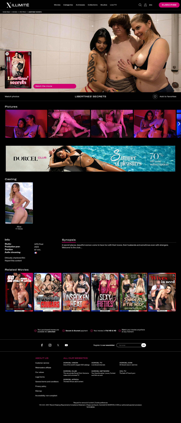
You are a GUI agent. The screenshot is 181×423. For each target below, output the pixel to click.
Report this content (13, 260)
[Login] (145, 5)
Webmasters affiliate (43, 368)
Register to (104, 345)
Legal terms (40, 377)
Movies (57, 5)
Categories (68, 5)
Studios (103, 5)
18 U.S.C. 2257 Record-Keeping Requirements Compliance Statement (62, 405)
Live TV (113, 5)
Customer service (42, 363)
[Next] (179, 124)
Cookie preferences (101, 403)
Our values (39, 372)
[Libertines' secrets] (18, 70)
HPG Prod (22, 12)
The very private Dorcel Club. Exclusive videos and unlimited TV (76, 373)
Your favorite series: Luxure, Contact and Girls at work (103, 373)
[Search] (140, 5)
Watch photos (12, 97)
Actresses (80, 5)
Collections (93, 5)
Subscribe (169, 5)
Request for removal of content (84, 403)
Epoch (96, 405)
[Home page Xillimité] (17, 5)
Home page (6, 12)
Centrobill (102, 405)
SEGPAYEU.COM (113, 405)
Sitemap (38, 391)
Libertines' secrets (34, 12)
